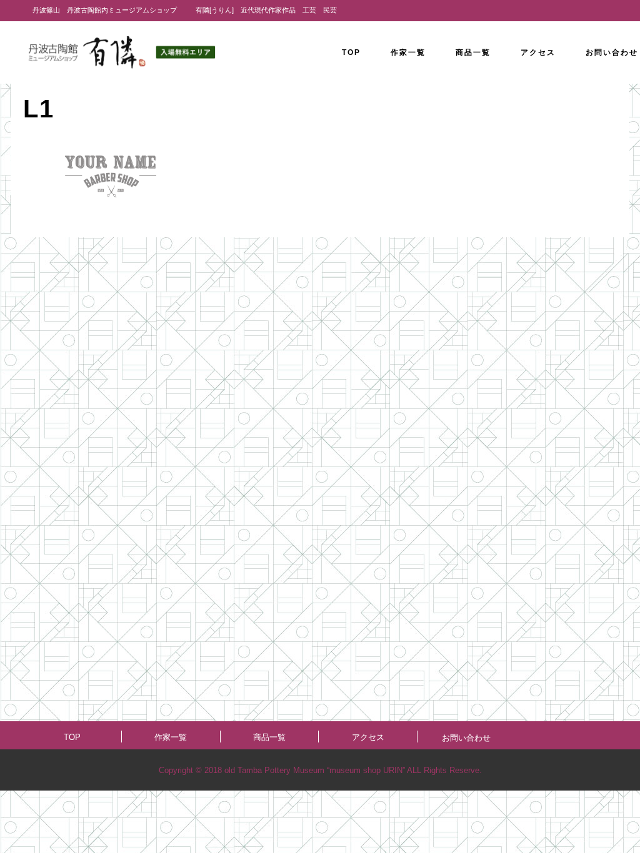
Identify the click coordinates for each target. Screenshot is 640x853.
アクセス (368, 737)
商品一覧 (269, 737)
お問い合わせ (466, 737)
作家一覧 (170, 737)
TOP (72, 737)
